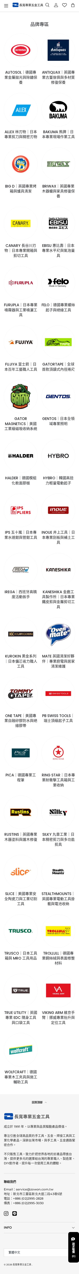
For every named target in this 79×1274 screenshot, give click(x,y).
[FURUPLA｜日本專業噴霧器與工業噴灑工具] (20, 282)
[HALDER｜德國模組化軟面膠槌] (20, 455)
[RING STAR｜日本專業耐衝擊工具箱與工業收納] (58, 753)
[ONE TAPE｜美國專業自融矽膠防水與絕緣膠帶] (20, 693)
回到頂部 (38, 1102)
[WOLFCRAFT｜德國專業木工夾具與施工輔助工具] (20, 1049)
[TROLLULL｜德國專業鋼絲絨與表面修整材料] (58, 931)
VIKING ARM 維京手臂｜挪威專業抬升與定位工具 (58, 1017)
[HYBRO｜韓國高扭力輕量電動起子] (58, 455)
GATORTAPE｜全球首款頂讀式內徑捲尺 (58, 367)
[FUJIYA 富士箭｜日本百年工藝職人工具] (20, 342)
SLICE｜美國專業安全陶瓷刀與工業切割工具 (20, 899)
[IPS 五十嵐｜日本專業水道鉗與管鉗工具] (20, 510)
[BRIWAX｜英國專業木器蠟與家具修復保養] (58, 164)
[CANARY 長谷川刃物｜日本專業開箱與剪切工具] (20, 223)
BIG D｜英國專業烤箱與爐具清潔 (20, 189)
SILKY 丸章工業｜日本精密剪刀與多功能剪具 (58, 839)
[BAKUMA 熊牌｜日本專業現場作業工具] (58, 109)
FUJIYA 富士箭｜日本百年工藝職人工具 (20, 367)
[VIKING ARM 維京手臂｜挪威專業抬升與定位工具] (58, 990)
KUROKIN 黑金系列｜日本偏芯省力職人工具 (20, 661)
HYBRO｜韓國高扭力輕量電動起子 (58, 480)
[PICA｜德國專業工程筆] (20, 753)
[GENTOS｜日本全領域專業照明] (58, 396)
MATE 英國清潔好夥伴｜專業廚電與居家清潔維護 (58, 661)
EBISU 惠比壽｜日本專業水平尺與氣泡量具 (58, 250)
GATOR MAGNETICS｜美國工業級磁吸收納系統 (20, 423)
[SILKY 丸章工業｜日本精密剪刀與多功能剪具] (58, 812)
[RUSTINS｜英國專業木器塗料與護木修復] (20, 812)
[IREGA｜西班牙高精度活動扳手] (20, 569)
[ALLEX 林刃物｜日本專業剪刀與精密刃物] (20, 109)
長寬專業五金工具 (22, 1264)
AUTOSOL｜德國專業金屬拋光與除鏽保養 (20, 77)
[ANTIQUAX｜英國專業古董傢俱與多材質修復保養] (58, 50)
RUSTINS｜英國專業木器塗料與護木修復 (20, 837)
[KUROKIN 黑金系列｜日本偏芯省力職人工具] (20, 634)
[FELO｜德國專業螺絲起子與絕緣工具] (58, 282)
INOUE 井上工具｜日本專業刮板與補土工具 (58, 537)
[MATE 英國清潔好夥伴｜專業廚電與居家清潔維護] (58, 634)
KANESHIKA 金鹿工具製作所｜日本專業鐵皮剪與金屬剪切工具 (58, 599)
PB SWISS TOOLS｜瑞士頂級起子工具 (58, 718)
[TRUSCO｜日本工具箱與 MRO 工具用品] (20, 931)
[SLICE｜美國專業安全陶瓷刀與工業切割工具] (20, 871)
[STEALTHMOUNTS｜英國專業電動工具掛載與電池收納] (58, 871)
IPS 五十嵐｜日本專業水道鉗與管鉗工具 (20, 535)
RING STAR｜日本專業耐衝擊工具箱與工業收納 (58, 780)
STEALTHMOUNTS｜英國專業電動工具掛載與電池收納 (58, 899)
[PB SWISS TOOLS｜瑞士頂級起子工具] (58, 693)
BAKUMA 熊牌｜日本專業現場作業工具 (58, 134)
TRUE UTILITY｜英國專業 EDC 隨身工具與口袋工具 (20, 1017)
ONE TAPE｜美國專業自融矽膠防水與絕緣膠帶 (20, 720)
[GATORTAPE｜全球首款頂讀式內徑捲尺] (58, 342)
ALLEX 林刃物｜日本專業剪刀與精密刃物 (20, 134)
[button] (73, 5)
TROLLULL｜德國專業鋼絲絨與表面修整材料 (58, 958)
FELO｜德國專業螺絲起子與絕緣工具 (58, 307)
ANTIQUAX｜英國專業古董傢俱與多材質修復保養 (58, 77)
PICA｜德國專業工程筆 (21, 778)
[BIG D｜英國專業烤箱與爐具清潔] (20, 164)
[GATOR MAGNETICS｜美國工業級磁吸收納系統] (20, 396)
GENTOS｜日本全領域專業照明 (58, 421)
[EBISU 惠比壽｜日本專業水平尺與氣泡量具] (58, 223)
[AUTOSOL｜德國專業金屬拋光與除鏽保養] (20, 50)
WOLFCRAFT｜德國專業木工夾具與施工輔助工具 (20, 1077)
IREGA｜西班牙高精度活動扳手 (21, 594)
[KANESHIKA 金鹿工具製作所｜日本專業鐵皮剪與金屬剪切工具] (58, 569)
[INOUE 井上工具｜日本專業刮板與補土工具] (58, 510)
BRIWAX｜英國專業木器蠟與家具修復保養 (58, 191)
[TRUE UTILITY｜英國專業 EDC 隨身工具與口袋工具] (20, 990)
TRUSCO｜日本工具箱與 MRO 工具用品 (20, 956)
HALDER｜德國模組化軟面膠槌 (20, 480)
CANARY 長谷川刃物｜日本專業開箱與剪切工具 (20, 250)
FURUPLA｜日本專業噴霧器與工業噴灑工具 (20, 310)
